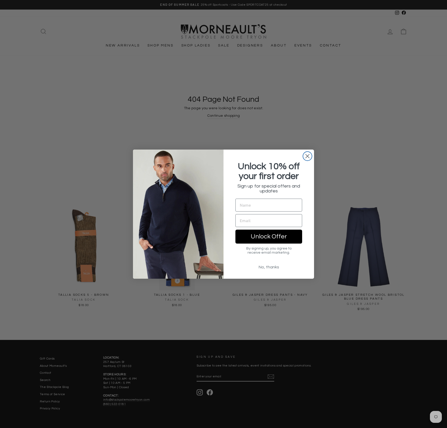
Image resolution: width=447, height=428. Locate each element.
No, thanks (269, 267)
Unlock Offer (269, 236)
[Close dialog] (307, 156)
